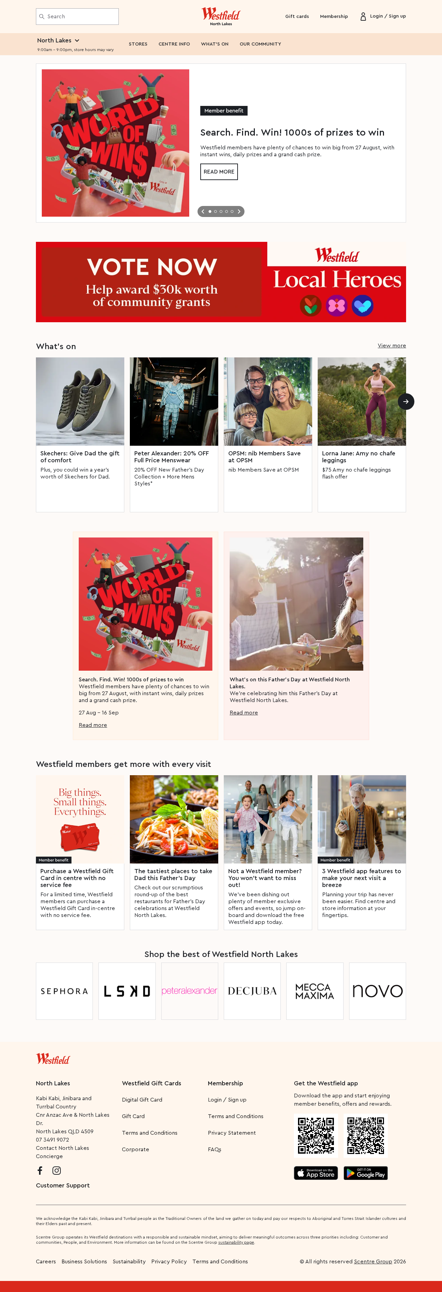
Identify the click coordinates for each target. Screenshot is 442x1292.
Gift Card (133, 1116)
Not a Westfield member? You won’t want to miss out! (265, 878)
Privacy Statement (232, 1133)
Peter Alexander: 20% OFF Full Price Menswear (171, 456)
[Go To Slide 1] (210, 211)
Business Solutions (84, 1261)
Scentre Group (373, 1261)
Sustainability (129, 1261)
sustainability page (236, 1242)
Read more (219, 172)
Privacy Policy (169, 1261)
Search (56, 16)
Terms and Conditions (149, 1133)
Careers (46, 1261)
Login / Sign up (227, 1100)
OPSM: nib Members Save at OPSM (264, 456)
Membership (334, 16)
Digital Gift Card (142, 1100)
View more (392, 345)
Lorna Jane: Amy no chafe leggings (358, 456)
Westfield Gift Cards (151, 1083)
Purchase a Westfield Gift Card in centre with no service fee (77, 878)
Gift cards (297, 16)
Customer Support (63, 1185)
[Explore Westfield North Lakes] (221, 17)
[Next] (406, 401)
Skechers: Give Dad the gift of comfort (79, 456)
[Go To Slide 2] (215, 211)
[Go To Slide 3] (221, 211)
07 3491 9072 (52, 1140)
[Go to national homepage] (53, 1057)
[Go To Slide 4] (226, 211)
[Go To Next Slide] (238, 211)
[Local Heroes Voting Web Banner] (221, 282)
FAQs (214, 1149)
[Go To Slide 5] (232, 211)
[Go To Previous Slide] (203, 211)
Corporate (135, 1149)
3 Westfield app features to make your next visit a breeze (361, 878)
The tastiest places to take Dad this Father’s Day (173, 874)
